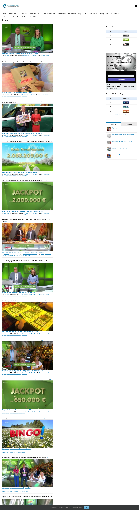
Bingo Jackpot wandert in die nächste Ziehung (16, 449)
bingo (41, 55)
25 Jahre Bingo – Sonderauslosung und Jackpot (17, 92)
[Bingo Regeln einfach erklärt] (109, 128)
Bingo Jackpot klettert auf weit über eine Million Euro (18, 292)
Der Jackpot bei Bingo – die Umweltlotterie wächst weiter (20, 331)
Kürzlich (129, 124)
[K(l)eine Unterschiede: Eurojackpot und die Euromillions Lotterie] (109, 155)
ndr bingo (19, 57)
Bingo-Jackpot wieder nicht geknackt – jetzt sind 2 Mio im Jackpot (22, 211)
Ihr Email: (110, 73)
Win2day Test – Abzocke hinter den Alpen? (122, 141)
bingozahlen (14, 57)
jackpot (18, 255)
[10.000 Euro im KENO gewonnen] (109, 148)
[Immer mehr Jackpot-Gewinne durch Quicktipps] (109, 134)
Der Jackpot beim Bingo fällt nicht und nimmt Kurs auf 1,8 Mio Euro (23, 252)
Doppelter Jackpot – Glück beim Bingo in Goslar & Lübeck (20, 53)
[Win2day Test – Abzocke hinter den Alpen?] (109, 141)
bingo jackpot (5, 57)
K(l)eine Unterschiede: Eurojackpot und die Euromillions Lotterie (122, 155)
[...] (44, 62)
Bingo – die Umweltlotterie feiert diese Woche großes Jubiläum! (22, 133)
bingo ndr (10, 57)
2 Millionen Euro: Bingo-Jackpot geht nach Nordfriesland (20, 172)
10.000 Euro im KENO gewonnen (119, 148)
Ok (86, 507)
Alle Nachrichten (25, 55)
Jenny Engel (6, 55)
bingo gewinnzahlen (46, 55)
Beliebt (113, 124)
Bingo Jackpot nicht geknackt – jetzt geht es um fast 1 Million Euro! (23, 371)
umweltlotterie (24, 57)
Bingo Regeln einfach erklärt (118, 127)
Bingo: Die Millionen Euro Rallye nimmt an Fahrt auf (18, 410)
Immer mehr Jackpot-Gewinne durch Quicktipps (123, 134)
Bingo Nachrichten (33, 55)
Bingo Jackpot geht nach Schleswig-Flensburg (16, 488)
